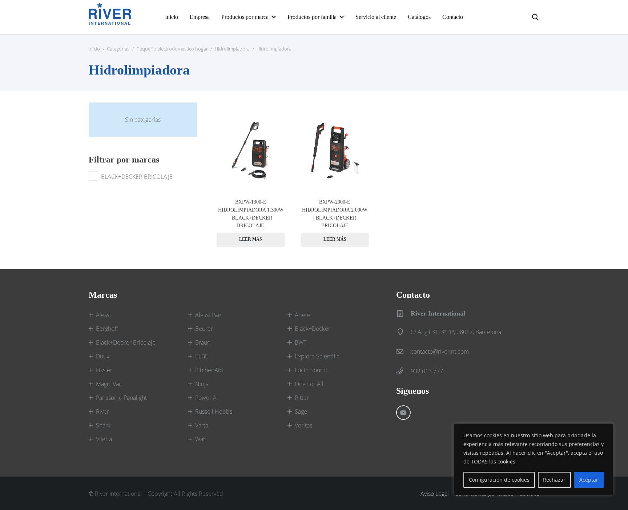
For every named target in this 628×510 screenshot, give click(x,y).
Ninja (202, 384)
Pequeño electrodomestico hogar (172, 48)
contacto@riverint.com (440, 352)
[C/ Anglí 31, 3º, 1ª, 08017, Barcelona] (403, 331)
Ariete (302, 315)
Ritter (302, 398)
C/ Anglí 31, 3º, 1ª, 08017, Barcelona (456, 332)
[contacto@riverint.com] (403, 351)
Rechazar (554, 479)
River (102, 411)
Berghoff (107, 329)
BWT (300, 342)
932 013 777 (427, 371)
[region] (533, 459)
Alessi (103, 315)
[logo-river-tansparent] (111, 17)
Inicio (94, 48)
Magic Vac (109, 384)
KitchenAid (209, 370)
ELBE (201, 356)
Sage (301, 411)
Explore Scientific (317, 356)
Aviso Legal (434, 494)
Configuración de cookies (499, 479)
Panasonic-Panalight (121, 398)
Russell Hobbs (213, 411)
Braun (202, 342)
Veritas (303, 425)
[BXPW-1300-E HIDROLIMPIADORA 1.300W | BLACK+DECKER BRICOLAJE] (250, 150)
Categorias (118, 48)
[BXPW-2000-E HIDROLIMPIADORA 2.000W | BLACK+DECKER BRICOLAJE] (335, 150)
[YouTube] (403, 412)
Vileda (104, 439)
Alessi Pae (208, 315)
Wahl (201, 439)
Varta (201, 425)
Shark (103, 425)
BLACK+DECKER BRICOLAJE (137, 177)
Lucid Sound (311, 370)
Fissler (104, 370)
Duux (102, 356)
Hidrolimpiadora (232, 48)
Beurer (204, 329)
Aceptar (588, 479)
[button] (535, 17)
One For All (309, 384)
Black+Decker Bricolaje (126, 342)
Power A (206, 398)
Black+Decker (312, 329)
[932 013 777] (403, 371)
